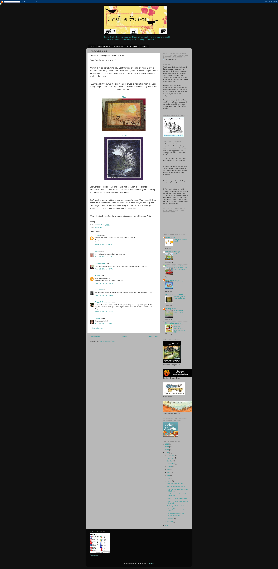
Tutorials (144, 46)
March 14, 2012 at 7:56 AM (104, 295)
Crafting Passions (171, 309)
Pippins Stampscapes (173, 323)
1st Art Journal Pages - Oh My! (179, 311)
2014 (167, 447)
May (168, 475)
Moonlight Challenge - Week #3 (177, 498)
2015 (167, 444)
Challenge (98, 227)
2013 (167, 450)
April (168, 478)
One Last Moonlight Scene (176, 486)
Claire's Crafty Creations (174, 294)
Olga (124, 97)
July (168, 469)
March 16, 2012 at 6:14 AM (104, 311)
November (171, 458)
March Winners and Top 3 (175, 483)
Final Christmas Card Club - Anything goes (180, 268)
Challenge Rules (104, 46)
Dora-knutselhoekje (172, 252)
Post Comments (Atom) (107, 341)
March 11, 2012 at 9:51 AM (104, 257)
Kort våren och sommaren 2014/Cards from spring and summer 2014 (180, 328)
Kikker (176, 253)
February (170, 519)
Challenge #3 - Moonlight (175, 506)
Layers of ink (170, 237)
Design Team (118, 46)
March (169, 481)
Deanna (98, 275)
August (169, 466)
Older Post (153, 337)
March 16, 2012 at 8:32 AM (104, 324)
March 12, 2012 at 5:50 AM (104, 269)
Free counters (94, 555)
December (171, 455)
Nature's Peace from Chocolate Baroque (180, 297)
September (171, 464)
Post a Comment (98, 328)
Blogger (151, 563)
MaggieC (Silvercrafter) (103, 302)
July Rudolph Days (179, 282)
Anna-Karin (99, 290)
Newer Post (95, 337)
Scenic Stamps (132, 46)
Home (92, 46)
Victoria (97, 318)
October (170, 461)
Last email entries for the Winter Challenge (175, 514)
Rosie (97, 251)
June (169, 472)
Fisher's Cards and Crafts (174, 266)
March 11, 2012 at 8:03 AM (104, 245)
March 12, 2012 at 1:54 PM (104, 283)
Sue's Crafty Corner (172, 280)
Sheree (97, 235)
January (170, 522)
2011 (167, 525)
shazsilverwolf (100, 263)
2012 (167, 453)
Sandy (124, 135)
